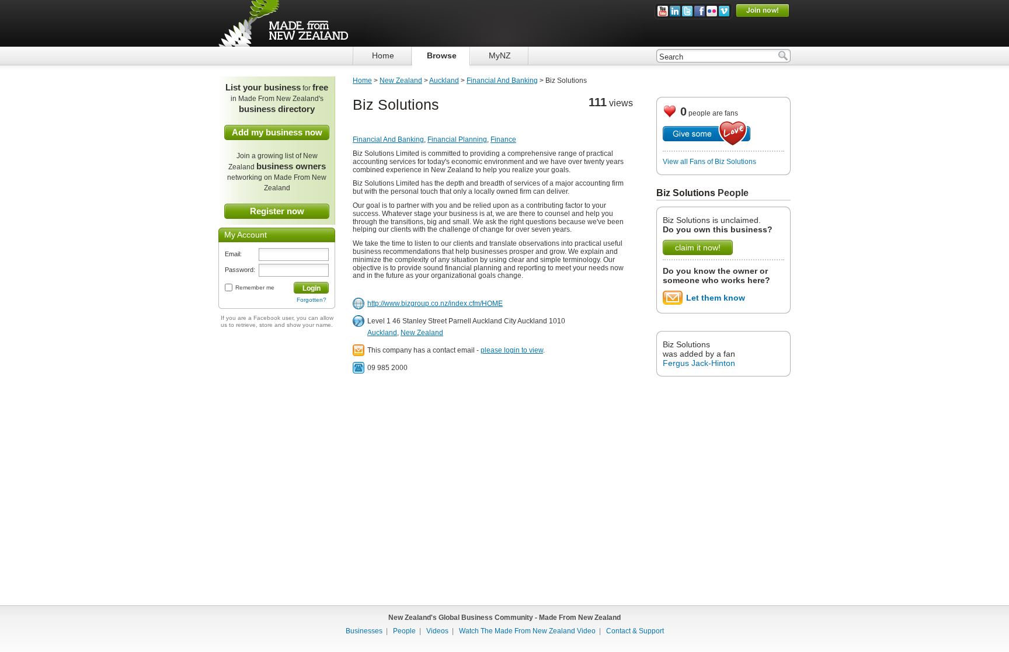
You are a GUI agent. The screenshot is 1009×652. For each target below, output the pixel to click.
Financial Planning (457, 139)
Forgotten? (311, 300)
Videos (437, 631)
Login (311, 288)
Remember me (254, 287)
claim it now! (698, 247)
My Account (245, 234)
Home (362, 80)
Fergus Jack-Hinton (699, 363)
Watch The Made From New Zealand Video (527, 631)
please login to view (512, 350)
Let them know (715, 297)
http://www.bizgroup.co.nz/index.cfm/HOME (435, 303)
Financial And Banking (502, 80)
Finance (503, 139)
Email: (233, 253)
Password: (240, 269)
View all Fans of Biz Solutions (709, 162)
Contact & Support (635, 631)
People (733, 193)
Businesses (364, 631)
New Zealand (401, 80)
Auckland (444, 80)
